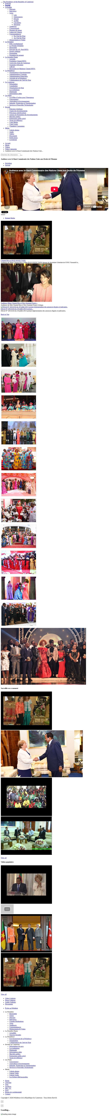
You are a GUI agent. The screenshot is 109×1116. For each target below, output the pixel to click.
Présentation (13, 84)
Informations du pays (16, 1046)
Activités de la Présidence (18, 78)
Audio (11, 132)
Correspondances (15, 34)
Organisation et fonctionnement (19, 72)
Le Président (9, 42)
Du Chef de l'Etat (19, 36)
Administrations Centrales (18, 74)
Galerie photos (14, 130)
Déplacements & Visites (17, 1029)
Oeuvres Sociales (15, 1035)
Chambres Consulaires (16, 126)
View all (3, 858)
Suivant (7, 165)
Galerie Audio (14, 1075)
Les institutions (14, 90)
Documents (13, 136)
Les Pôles (8, 95)
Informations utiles (15, 94)
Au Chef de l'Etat (19, 38)
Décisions (17, 24)
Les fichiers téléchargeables (18, 1077)
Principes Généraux (16, 109)
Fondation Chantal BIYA (17, 61)
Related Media (10, 218)
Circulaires (17, 23)
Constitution (13, 86)
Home (7, 1081)
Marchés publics (14, 117)
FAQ (7, 1090)
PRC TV (8, 1088)
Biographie (13, 47)
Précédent (8, 163)
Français (8, 3)
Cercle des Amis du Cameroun (19, 63)
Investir (7, 107)
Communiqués (14, 28)
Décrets (16, 19)
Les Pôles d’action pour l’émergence (21, 97)
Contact (7, 1094)
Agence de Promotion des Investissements (23, 115)
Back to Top (5, 314)
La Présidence (10, 71)
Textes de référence (15, 120)
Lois (15, 15)
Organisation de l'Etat (16, 88)
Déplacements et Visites (17, 40)
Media (7, 145)
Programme (13, 53)
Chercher (8, 1082)
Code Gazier (13, 124)
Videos (7, 147)
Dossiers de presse (15, 30)
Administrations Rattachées (18, 76)
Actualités (8, 7)
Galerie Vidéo (14, 1073)
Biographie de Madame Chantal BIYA (22, 69)
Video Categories (11, 149)
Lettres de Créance (15, 32)
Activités (12, 59)
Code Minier (13, 122)
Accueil (7, 143)
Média (7, 128)
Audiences (12, 26)
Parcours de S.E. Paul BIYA (18, 49)
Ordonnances (18, 17)
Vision (11, 1016)
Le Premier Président (16, 46)
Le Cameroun (9, 82)
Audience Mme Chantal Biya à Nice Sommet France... (19, 303)
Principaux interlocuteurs (17, 113)
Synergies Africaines (16, 65)
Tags (6, 1084)
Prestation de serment (16, 55)
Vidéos (11, 134)
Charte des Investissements (18, 111)
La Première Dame (11, 57)
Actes (11, 13)
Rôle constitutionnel (16, 44)
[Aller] (21, 155)
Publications (13, 138)
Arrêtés (16, 21)
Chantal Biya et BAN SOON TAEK (13, 260)
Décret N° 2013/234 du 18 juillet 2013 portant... (17, 309)
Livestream (13, 140)
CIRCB (12, 67)
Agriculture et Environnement (19, 101)
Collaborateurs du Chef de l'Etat (20, 80)
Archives (8, 1086)
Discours (12, 9)
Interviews (12, 11)
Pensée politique (14, 51)
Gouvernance (13, 99)
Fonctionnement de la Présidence (20, 1039)
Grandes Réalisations (16, 1021)
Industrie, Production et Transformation (22, 103)
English (7, 5)
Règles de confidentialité (13, 1092)
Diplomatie (13, 92)
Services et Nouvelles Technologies (21, 105)
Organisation (13, 1041)
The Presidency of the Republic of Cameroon (18, 2)
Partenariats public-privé (17, 118)
